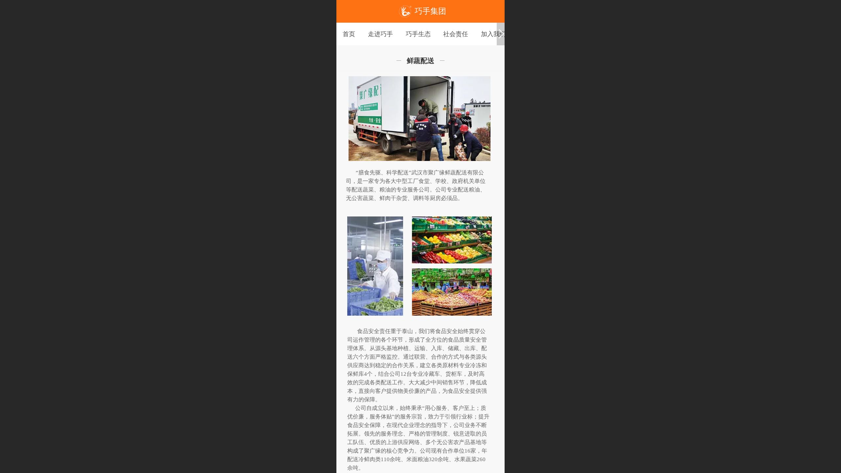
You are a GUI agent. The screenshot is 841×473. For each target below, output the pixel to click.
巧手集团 (430, 11)
